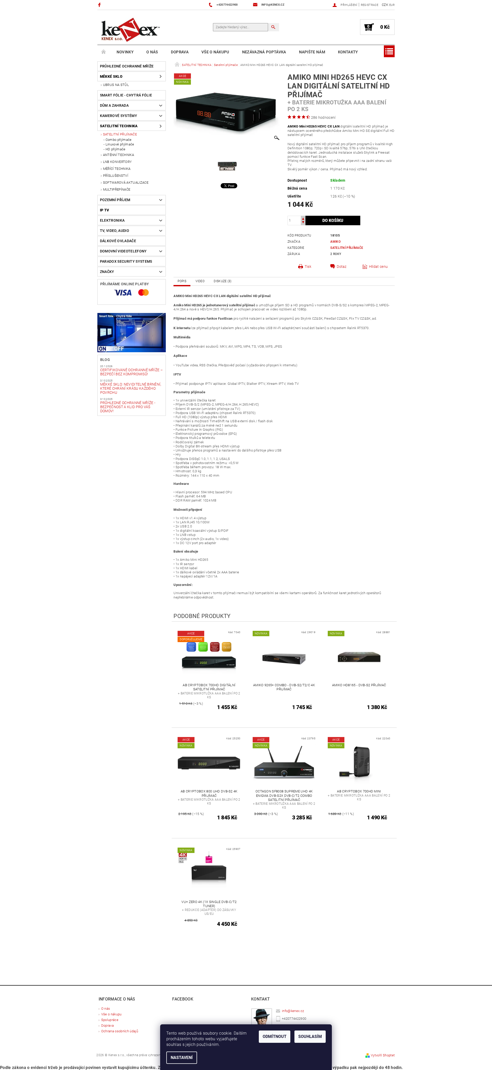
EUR (392, 5)
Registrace (369, 5)
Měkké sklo (111, 76)
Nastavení (182, 1057)
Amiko (335, 241)
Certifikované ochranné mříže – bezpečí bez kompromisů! (131, 372)
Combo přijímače (119, 140)
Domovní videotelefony (123, 251)
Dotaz (342, 266)
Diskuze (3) (223, 281)
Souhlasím (310, 1036)
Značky (107, 272)
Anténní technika (118, 155)
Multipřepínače (116, 189)
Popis (182, 281)
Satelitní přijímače (120, 134)
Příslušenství (115, 176)
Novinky (125, 52)
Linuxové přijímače (120, 144)
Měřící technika (117, 169)
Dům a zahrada (114, 105)
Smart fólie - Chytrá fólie (126, 95)
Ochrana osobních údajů (119, 1031)
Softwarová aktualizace (125, 182)
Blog (105, 360)
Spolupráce (109, 1020)
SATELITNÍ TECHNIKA (119, 126)
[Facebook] (100, 5)
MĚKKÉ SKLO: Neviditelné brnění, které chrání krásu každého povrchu (130, 388)
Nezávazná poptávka (264, 52)
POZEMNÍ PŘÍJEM (115, 200)
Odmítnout (274, 1036)
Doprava (180, 52)
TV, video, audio (114, 231)
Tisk (308, 266)
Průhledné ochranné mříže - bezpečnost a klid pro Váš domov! (127, 407)
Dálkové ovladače (118, 241)
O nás (152, 52)
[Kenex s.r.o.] (130, 30)
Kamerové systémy (118, 116)
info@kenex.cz (293, 1011)
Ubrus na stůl (116, 85)
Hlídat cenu (378, 266)
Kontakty (348, 52)
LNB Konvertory (117, 162)
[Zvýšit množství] (303, 218)
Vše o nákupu (215, 52)
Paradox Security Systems (126, 261)
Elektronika (112, 220)
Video (200, 281)
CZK (385, 5)
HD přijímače (116, 149)
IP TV (104, 210)
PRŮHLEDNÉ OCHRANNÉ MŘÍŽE (127, 66)
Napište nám (312, 52)
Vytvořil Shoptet (383, 1055)
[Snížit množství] (303, 222)
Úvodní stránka (103, 52)
